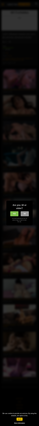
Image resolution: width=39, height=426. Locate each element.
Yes (14, 214)
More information (19, 423)
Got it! (20, 419)
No (25, 214)
